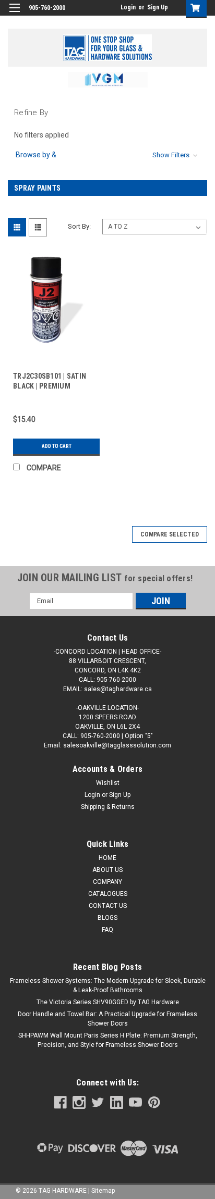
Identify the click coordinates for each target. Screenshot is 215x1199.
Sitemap (103, 1190)
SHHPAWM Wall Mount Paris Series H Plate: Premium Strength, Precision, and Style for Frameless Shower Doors (107, 1040)
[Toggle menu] (14, 14)
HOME (107, 857)
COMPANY (107, 881)
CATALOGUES (107, 893)
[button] (108, 80)
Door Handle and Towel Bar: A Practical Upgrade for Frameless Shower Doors (107, 1018)
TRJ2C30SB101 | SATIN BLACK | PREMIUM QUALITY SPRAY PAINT (49, 386)
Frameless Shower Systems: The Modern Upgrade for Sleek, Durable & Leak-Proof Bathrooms (108, 985)
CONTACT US (108, 905)
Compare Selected (169, 534)
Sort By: (79, 226)
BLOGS (107, 917)
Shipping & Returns (108, 806)
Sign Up (157, 7)
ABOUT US (107, 869)
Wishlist (108, 782)
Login (128, 7)
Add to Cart (56, 446)
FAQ (107, 929)
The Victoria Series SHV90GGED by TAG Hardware (108, 1002)
